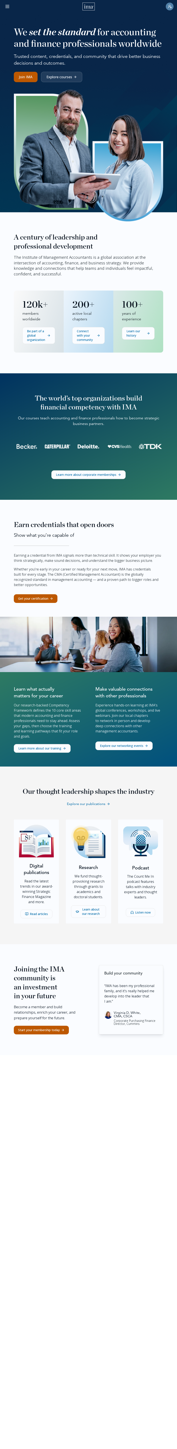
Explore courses (59, 77)
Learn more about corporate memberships (86, 475)
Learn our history (133, 333)
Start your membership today (39, 1030)
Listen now (143, 912)
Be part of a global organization (36, 335)
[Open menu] (7, 6)
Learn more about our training (39, 748)
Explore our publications (86, 804)
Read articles (39, 914)
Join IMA (25, 77)
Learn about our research (91, 911)
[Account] (170, 6)
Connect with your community (85, 335)
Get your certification (33, 598)
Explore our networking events (121, 746)
